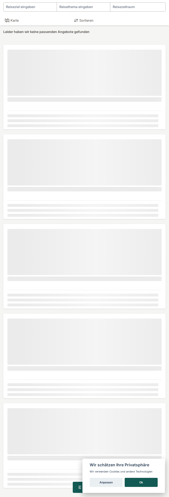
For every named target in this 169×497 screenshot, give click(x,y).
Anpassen (106, 482)
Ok (141, 482)
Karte (15, 20)
